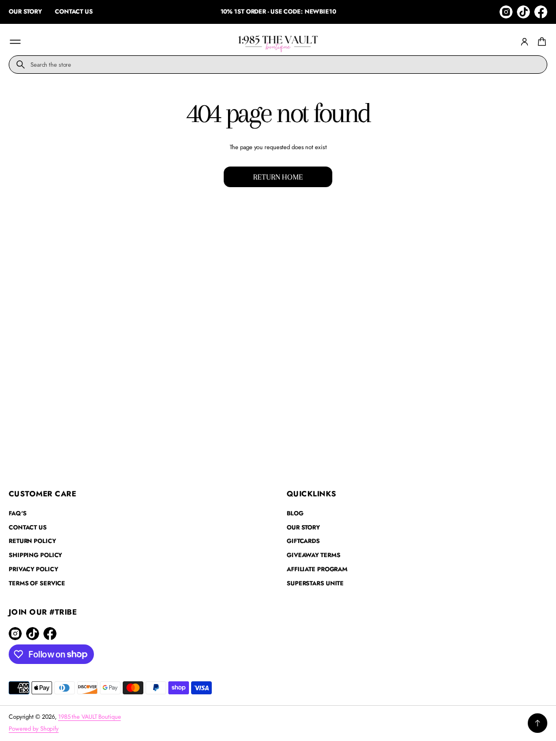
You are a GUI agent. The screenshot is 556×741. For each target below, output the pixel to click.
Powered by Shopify (34, 728)
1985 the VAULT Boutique (89, 716)
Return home (277, 177)
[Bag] (540, 41)
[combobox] (278, 64)
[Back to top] (537, 723)
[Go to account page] (524, 41)
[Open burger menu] (15, 41)
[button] (540, 41)
